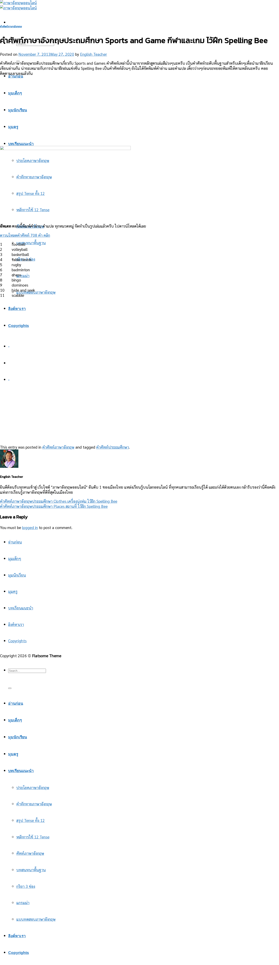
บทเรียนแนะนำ (21, 144)
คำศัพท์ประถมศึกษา (112, 446)
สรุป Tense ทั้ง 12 (30, 820)
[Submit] (9, 688)
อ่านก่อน (15, 76)
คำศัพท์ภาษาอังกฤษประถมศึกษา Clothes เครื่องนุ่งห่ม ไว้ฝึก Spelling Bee (58, 501)
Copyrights (17, 640)
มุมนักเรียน (17, 574)
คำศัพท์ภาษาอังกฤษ (11, 26)
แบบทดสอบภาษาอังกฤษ (36, 292)
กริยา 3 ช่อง (25, 886)
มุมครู (13, 127)
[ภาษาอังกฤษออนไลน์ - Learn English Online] (18, 5)
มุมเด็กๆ (15, 93)
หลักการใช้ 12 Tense (32, 836)
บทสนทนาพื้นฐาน (31, 242)
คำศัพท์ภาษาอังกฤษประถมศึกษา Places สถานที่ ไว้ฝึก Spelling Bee (54, 506)
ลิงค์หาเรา (16, 624)
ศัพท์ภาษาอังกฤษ (30, 853)
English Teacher (93, 54)
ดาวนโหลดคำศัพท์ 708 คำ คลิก (25, 235)
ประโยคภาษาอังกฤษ (32, 787)
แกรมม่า (22, 275)
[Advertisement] (139, 108)
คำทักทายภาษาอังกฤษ (34, 803)
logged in (30, 527)
